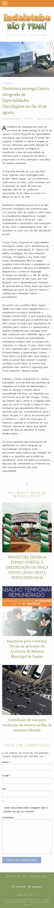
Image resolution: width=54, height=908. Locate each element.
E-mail (6, 775)
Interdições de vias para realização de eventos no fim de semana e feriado (27, 725)
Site (4, 788)
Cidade (8, 83)
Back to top (24, 895)
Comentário (8, 817)
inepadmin (16, 118)
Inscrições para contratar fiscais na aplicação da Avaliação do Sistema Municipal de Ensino (27, 648)
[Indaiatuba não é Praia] (27, 21)
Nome (6, 762)
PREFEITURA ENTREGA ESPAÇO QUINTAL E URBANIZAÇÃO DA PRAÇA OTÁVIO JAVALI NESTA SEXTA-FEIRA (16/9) (27, 567)
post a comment (44, 118)
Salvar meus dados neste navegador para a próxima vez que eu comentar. (26, 809)
